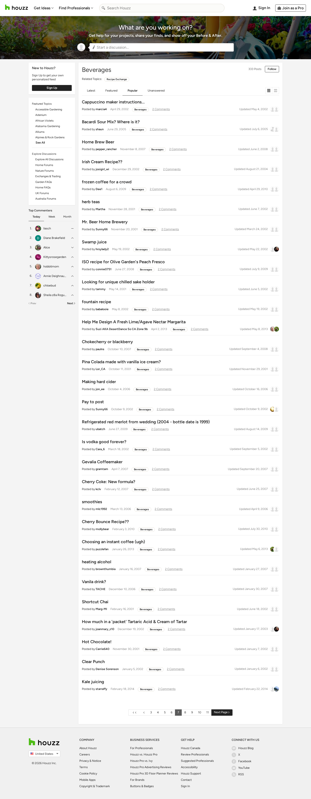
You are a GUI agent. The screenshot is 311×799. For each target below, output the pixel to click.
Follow (272, 69)
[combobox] (161, 8)
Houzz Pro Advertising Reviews (150, 767)
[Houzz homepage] (16, 7)
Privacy (84, 761)
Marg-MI (101, 609)
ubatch (100, 429)
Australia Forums (45, 198)
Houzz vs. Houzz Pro (143, 754)
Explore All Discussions (49, 159)
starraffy (101, 689)
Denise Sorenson (107, 669)
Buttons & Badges (142, 786)
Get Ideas (42, 8)
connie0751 (103, 269)
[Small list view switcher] (268, 90)
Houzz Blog (245, 748)
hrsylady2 (102, 249)
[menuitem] (43, 8)
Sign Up (52, 88)
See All (40, 142)
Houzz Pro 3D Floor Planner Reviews (154, 773)
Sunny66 (102, 229)
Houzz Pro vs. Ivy (141, 761)
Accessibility (189, 767)
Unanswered (156, 90)
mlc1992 (101, 509)
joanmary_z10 (105, 629)
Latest (91, 90)
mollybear (102, 529)
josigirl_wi (102, 169)
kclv (98, 489)
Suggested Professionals (197, 761)
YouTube (244, 768)
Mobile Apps (87, 780)
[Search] (103, 8)
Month (67, 216)
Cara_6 (100, 449)
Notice (96, 761)
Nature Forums (44, 170)
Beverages (140, 109)
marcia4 (101, 109)
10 (199, 712)
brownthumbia (106, 569)
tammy (101, 289)
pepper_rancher (106, 149)
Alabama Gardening (47, 126)
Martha (100, 209)
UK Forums (42, 193)
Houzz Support (191, 773)
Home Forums (44, 165)
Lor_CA (100, 369)
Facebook (244, 761)
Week (51, 216)
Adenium (41, 114)
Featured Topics (42, 103)
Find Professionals (74, 8)
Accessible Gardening (48, 109)
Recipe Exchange (117, 79)
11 (207, 712)
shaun (100, 129)
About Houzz (88, 748)
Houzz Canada (190, 748)
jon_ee (100, 389)
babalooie (102, 309)
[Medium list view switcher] (275, 90)
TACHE (100, 589)
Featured (111, 90)
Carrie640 (102, 649)
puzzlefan (102, 549)
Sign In (185, 786)
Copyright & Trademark (94, 786)
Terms (83, 767)
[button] (161, 47)
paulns (100, 349)
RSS (241, 774)
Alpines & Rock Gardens (50, 137)
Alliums (39, 131)
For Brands (137, 780)
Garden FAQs (43, 182)
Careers (84, 754)
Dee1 (99, 189)
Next (70, 303)
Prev (33, 303)
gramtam (102, 469)
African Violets (44, 120)
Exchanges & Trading (48, 176)
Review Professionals (195, 754)
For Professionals (141, 748)
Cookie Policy (88, 773)
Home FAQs (43, 187)
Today (36, 216)
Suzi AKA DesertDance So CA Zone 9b (122, 329)
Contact (186, 780)
